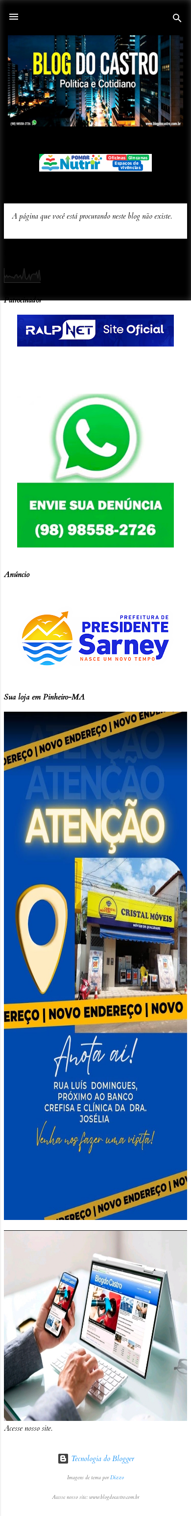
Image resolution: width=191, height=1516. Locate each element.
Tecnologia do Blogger (101, 1459)
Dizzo (117, 1477)
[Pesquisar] (177, 20)
